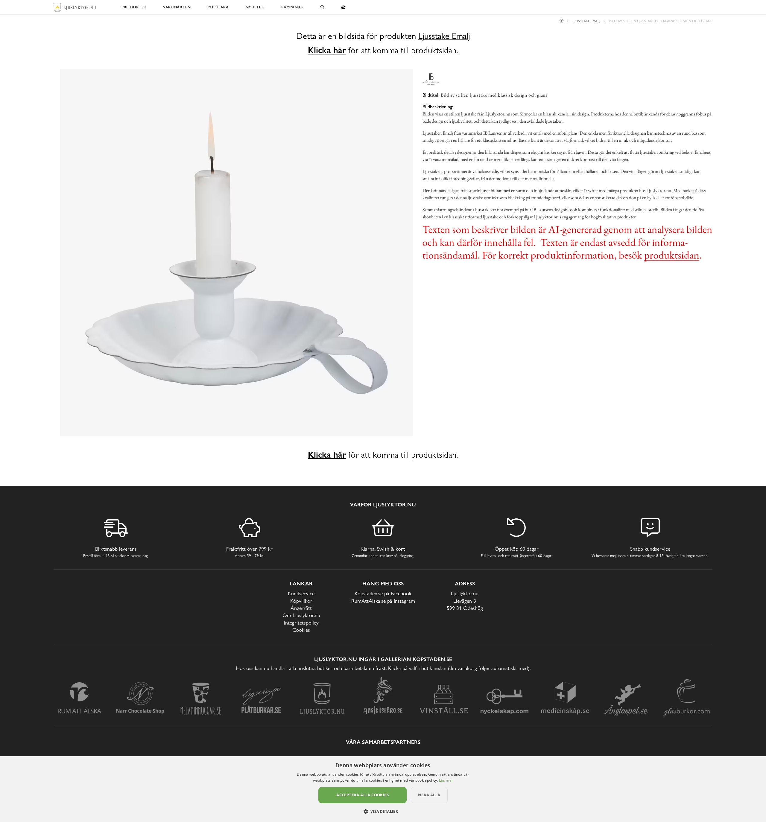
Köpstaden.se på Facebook (383, 593)
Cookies (301, 630)
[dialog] (383, 789)
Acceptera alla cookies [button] (362, 794)
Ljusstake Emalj (444, 36)
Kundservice (301, 593)
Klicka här (327, 50)
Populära (218, 7)
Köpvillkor (301, 601)
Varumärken (177, 7)
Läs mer (446, 780)
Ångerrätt (301, 608)
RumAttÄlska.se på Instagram (383, 601)
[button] (383, 811)
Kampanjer (292, 7)
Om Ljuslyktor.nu (301, 615)
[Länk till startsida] (562, 21)
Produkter (133, 7)
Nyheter (255, 7)
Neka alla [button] (429, 794)
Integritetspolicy (301, 622)
